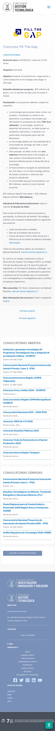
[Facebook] (15, 680)
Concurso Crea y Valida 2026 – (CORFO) (24, 390)
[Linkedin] (34, 680)
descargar (14, 242)
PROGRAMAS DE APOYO (27, 662)
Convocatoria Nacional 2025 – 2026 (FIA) (25, 412)
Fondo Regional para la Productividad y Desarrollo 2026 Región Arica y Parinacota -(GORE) (26, 507)
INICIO (27, 652)
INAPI (9, 695)
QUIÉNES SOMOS (27, 655)
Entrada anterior (27, 311)
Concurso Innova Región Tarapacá (21, 452)
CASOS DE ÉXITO (27, 668)
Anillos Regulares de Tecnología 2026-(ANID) (27, 532)
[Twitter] (21, 680)
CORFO (10, 698)
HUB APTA (11, 691)
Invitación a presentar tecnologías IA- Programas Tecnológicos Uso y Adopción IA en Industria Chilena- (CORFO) (26, 352)
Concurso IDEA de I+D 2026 (18, 421)
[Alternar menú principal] (48, 7)
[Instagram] (27, 680)
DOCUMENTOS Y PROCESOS (27, 675)
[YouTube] (40, 680)
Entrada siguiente (27, 318)
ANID (9, 701)
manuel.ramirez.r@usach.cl (34, 252)
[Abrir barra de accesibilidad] (49, 725)
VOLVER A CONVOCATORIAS (22, 553)
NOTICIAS (27, 672)
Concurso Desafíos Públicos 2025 (21, 430)
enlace (6, 301)
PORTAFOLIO (27, 665)
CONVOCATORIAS (11, 55)
